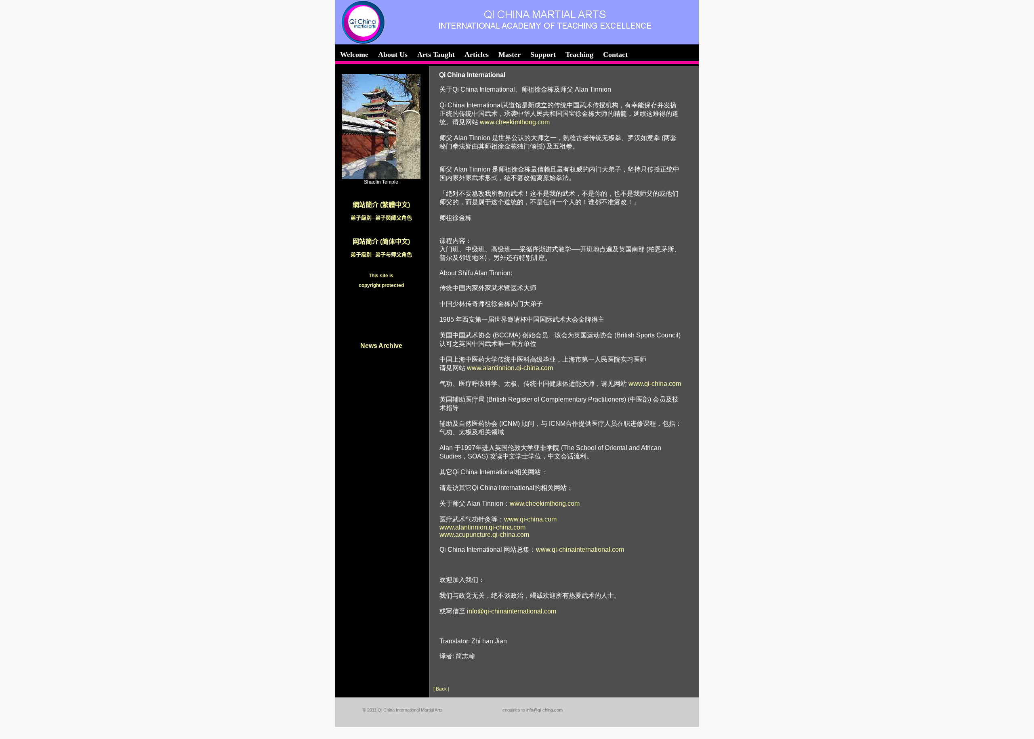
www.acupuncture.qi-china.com (484, 534)
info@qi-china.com (544, 710)
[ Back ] (441, 688)
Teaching (579, 54)
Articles (476, 54)
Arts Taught (436, 54)
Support (543, 54)
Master (509, 54)
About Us (393, 54)
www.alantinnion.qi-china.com (510, 367)
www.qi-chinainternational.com (580, 549)
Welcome (354, 54)
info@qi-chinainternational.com (511, 611)
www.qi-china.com (654, 383)
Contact (615, 54)
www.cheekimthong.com (515, 122)
